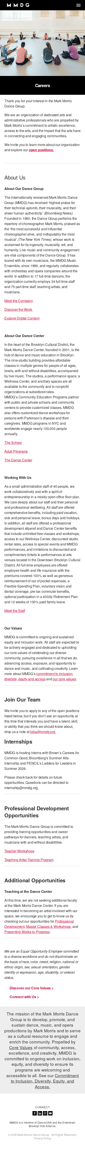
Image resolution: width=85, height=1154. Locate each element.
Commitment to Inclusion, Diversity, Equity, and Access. (45, 1080)
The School (13, 442)
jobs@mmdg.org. (43, 731)
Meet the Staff (14, 610)
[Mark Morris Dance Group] (18, 5)
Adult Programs (16, 451)
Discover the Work (18, 309)
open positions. (41, 149)
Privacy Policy (42, 1138)
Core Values (20, 1047)
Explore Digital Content (21, 318)
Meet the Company (18, 300)
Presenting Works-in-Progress (26, 931)
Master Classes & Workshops (48, 926)
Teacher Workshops (19, 850)
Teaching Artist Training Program (29, 859)
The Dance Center (18, 460)
